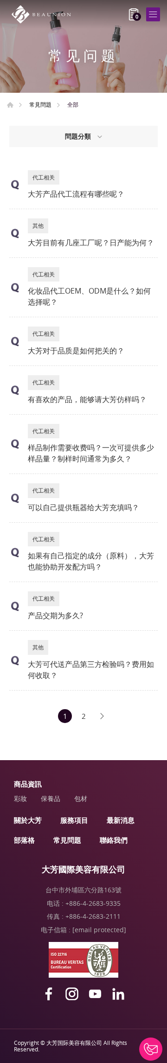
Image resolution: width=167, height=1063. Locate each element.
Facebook (49, 994)
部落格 (24, 840)
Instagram (72, 994)
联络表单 (150, 1049)
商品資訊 (28, 783)
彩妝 (20, 798)
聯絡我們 (114, 840)
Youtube (95, 994)
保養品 (50, 798)
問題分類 (79, 136)
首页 (10, 105)
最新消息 (121, 820)
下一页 (102, 716)
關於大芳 (28, 820)
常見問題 (40, 104)
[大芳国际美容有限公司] (44, 14)
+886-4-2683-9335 (93, 903)
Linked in (118, 994)
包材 (80, 798)
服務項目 (74, 820)
